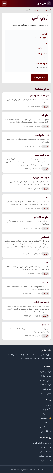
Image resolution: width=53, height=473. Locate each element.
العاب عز (45, 262)
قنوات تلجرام (46, 447)
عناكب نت (44, 282)
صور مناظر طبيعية (41, 177)
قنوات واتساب (45, 456)
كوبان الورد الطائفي (41, 302)
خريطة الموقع (46, 431)
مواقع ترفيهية (38, 10)
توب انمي (45, 237)
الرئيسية (48, 10)
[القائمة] (4, 3)
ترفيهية (45, 107)
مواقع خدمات (45, 384)
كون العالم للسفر (42, 135)
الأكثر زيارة (47, 409)
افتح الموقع (40, 77)
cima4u (45, 325)
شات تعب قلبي (42, 155)
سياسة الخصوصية (43, 427)
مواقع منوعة (46, 393)
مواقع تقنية (46, 389)
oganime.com (41, 38)
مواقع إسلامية (45, 371)
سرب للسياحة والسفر (39, 95)
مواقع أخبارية (46, 376)
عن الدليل (47, 422)
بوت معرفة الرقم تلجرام (42, 443)
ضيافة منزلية (46, 460)
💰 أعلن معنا (46, 418)
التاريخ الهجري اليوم (43, 451)
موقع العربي (44, 115)
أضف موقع (46, 413)
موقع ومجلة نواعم (41, 217)
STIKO (46, 197)
